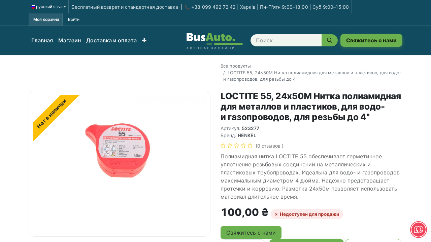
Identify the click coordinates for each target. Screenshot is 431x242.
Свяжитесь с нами (371, 40)
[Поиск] (330, 40)
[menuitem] (42, 40)
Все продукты (236, 66)
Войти (73, 19)
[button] (144, 40)
